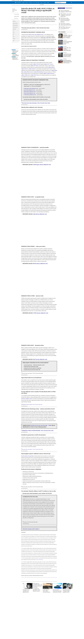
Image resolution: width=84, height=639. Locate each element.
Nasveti (41, 2)
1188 (22, 0)
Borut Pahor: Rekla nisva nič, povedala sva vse (65, 28)
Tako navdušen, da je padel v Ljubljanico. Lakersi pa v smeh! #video (65, 15)
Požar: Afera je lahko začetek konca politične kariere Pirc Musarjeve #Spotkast (65, 20)
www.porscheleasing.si (39, 559)
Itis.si (20, 0)
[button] (12, 2)
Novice (23, 2)
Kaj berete (61, 8)
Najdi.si (18, 0)
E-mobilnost (42, 4)
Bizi (16, 0)
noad (13, 40)
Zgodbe (48, 2)
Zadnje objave (69, 8)
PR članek (14, 21)
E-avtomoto (31, 2)
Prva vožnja (37, 2)
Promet (26, 2)
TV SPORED (13, 0)
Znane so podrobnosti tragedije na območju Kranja (65, 11)
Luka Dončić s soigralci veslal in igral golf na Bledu (65, 24)
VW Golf (14, 38)
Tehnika (44, 2)
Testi (34, 2)
